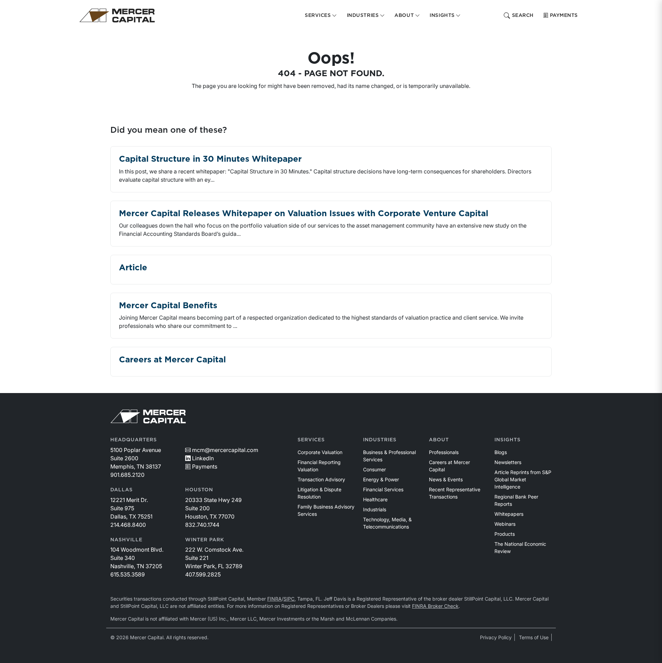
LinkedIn (203, 458)
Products (504, 534)
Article (133, 268)
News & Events (446, 479)
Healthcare (375, 499)
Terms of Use (534, 637)
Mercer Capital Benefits (168, 306)
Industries (380, 440)
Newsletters (507, 462)
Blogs (500, 452)
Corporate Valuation (320, 452)
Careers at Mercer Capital (172, 360)
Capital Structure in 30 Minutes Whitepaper (210, 159)
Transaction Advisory (321, 479)
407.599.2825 (203, 574)
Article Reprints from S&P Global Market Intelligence (522, 479)
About (439, 440)
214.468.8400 (128, 524)
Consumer (374, 469)
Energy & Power (381, 479)
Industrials (374, 509)
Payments (564, 15)
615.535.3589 (127, 574)
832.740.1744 (202, 524)
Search (523, 15)
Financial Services (383, 489)
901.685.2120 (127, 474)
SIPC (288, 599)
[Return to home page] (117, 15)
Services (311, 440)
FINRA (274, 599)
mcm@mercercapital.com (225, 449)
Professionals (444, 452)
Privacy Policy (496, 637)
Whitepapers (508, 514)
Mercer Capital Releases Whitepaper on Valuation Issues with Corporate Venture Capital (303, 214)
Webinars (504, 524)
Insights (507, 440)
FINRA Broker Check (435, 606)
